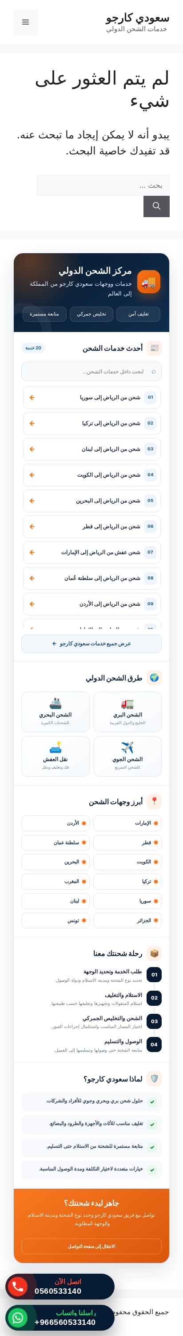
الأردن (73, 823)
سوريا (145, 901)
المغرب (71, 881)
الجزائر (144, 920)
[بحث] (156, 206)
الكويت (144, 862)
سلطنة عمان (66, 843)
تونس (73, 920)
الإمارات (143, 823)
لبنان (74, 901)
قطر (146, 843)
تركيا (146, 881)
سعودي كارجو (138, 17)
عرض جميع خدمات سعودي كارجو (91, 643)
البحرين (71, 862)
